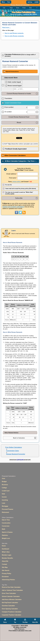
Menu (3, 2)
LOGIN (36, 2)
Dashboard (5, 549)
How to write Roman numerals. (14, 36)
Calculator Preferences (20, 55)
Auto (3, 478)
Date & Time (6, 520)
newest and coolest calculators (13, 207)
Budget (4, 481)
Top (15, 622)
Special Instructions (12, 71)
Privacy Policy (6, 573)
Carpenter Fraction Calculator (11, 615)
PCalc (24, 7)
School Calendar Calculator (11, 596)
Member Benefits (7, 558)
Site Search (5, 570)
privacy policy (16, 181)
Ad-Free (30, 2)
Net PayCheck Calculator (10, 602)
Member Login (6, 555)
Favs (8, 2)
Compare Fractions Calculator (11, 612)
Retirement (5, 512)
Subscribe (19, 198)
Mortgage (5, 506)
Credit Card (5, 491)
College (4, 487)
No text (37, 107)
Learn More (2, 77)
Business (5, 484)
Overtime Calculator (8, 605)
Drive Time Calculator (9, 593)
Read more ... (6, 27)
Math (3, 529)
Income (4, 497)
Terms (17, 7)
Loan (3, 503)
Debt (3, 494)
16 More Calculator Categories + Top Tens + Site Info (22, 161)
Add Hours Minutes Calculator (12, 599)
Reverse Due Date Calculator (11, 587)
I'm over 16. (8, 184)
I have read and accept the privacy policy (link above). (20, 188)
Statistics (5, 535)
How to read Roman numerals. (14, 33)
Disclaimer (5, 576)
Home (4, 546)
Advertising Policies (8, 579)
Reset (19, 122)
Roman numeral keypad (14, 85)
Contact (4, 564)
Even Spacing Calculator (10, 608)
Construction (6, 523)
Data (30, 7)
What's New (6, 552)
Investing (5, 500)
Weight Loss (6, 538)
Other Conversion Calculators (15, 155)
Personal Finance (7, 509)
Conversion (5, 526)
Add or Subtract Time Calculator (12, 590)
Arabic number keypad (14, 82)
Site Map (5, 567)
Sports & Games (7, 532)
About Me (5, 561)
